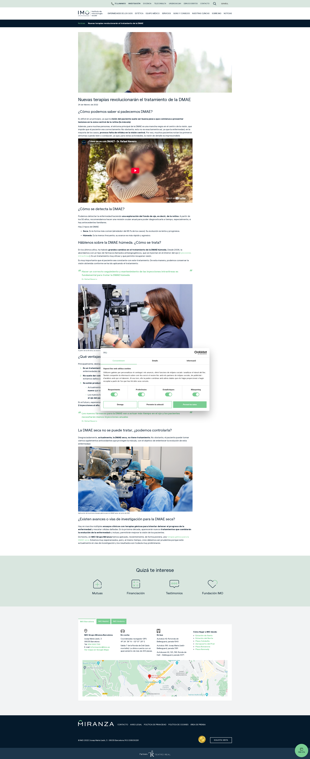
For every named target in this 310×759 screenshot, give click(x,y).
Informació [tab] (191, 361)
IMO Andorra (118, 621)
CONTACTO (204, 3)
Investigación (134, 3)
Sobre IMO (216, 13)
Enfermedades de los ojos (120, 13)
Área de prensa (198, 725)
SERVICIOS (166, 13)
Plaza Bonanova (202, 647)
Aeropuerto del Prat (205, 644)
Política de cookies (178, 725)
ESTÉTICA (139, 13)
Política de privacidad (155, 725)
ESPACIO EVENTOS (191, 3)
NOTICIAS (228, 13)
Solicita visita (221, 740)
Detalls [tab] (155, 361)
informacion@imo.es (100, 647)
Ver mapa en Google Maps (96, 650)
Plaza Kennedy (202, 649)
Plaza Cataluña (202, 641)
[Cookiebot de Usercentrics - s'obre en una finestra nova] (196, 353)
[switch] (141, 394)
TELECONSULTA (160, 3)
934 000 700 (94, 644)
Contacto (122, 725)
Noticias (81, 23)
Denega (120, 404)
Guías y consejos (181, 13)
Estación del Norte (204, 638)
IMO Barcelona (87, 622)
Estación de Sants (204, 635)
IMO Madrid (103, 621)
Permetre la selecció (155, 404)
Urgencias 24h (175, 3)
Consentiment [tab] (119, 361)
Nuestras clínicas (200, 13)
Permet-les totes (190, 404)
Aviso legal (136, 725)
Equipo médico (153, 13)
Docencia (147, 3)
